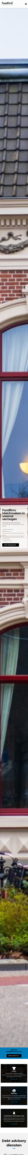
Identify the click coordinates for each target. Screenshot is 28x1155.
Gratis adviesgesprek (10, 545)
